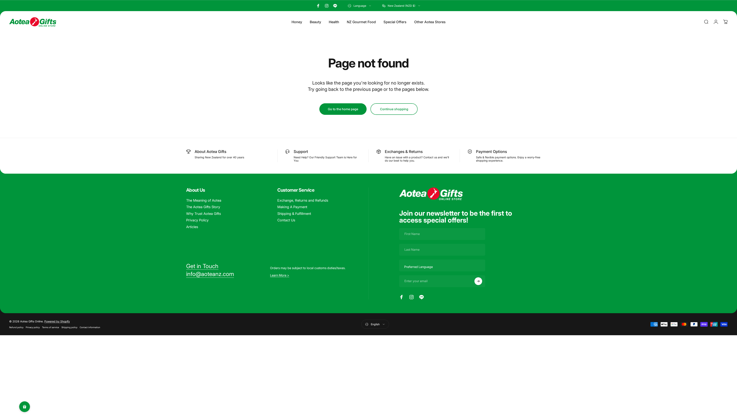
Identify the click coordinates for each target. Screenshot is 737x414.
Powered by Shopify (57, 321)
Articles (192, 227)
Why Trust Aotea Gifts (203, 214)
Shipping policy (69, 327)
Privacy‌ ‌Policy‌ (197, 220)
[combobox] (360, 5)
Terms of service (50, 327)
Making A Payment (292, 207)
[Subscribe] (478, 281)
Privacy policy (33, 327)
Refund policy (16, 327)
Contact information (90, 327)
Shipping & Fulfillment (294, 214)
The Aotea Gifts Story (203, 207)
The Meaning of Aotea (203, 200)
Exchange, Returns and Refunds (302, 200)
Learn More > (279, 275)
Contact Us (286, 220)
